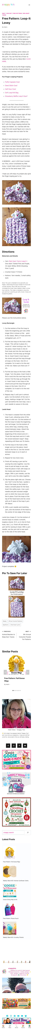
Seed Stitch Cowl (11, 85)
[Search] (27, 832)
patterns (5, 624)
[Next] (27, 672)
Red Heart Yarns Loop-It (17, 261)
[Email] (18, 1016)
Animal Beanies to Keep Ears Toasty (8, 634)
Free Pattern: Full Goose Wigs (11, 861)
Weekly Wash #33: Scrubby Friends (13, 937)
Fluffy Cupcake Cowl (12, 82)
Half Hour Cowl (10, 89)
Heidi (5, 27)
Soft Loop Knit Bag (11, 93)
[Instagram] (11, 1016)
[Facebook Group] (26, 1016)
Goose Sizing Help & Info (10, 899)
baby (5, 621)
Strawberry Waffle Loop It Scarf (16, 96)
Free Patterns (17, 13)
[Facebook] (7, 1016)
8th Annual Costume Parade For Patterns (25, 635)
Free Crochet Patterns (15, 621)
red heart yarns (15, 624)
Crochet (9, 13)
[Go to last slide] (5, 672)
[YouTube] (22, 1016)
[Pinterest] (14, 1016)
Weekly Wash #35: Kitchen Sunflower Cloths (15, 880)
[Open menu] (29, 4)
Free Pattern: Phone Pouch (10, 918)
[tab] (14, 690)
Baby (3, 13)
